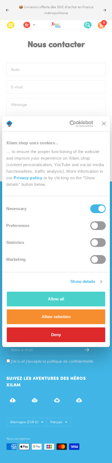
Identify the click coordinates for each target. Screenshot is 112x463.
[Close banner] (104, 124)
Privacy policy (28, 177)
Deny (56, 334)
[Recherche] (88, 25)
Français (56, 422)
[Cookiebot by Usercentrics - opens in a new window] (70, 123)
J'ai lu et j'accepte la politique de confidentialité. (52, 361)
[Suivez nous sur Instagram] (35, 400)
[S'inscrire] (87, 350)
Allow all (56, 299)
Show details (82, 281)
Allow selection (56, 316)
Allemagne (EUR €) (24, 422)
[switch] (98, 225)
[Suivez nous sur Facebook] (13, 400)
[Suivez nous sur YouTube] (57, 400)
